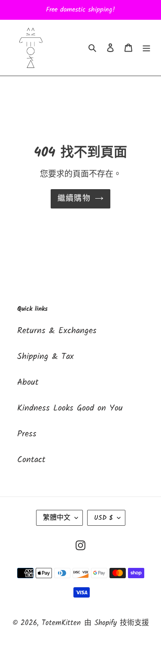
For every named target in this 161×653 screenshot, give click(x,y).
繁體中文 (56, 517)
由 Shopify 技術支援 (116, 623)
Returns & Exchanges (57, 331)
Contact (31, 460)
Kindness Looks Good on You (70, 408)
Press (26, 434)
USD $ (103, 517)
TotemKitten (61, 623)
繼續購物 (74, 199)
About (28, 382)
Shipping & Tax (45, 357)
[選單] (146, 47)
